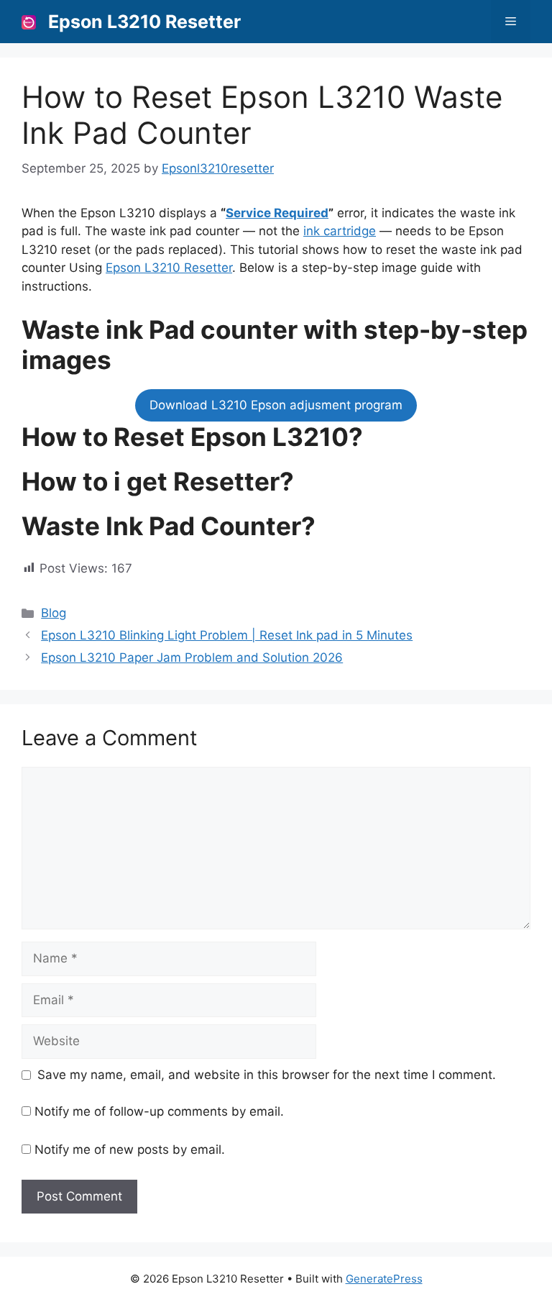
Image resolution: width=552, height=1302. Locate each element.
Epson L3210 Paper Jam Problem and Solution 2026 (192, 657)
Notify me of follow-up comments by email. (159, 1111)
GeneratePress (384, 1278)
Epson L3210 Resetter (144, 21)
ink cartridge (339, 231)
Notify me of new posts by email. (129, 1149)
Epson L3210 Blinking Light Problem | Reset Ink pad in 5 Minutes (227, 635)
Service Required (277, 213)
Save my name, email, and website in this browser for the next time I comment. (266, 1074)
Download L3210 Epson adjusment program (276, 405)
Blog (53, 613)
